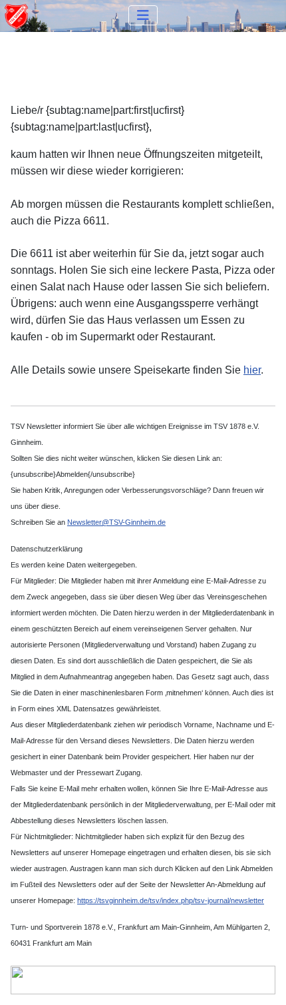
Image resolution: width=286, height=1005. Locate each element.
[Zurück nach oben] (262, 980)
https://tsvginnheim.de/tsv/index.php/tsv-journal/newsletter (170, 900)
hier (252, 370)
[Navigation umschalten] (143, 15)
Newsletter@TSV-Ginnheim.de (116, 522)
